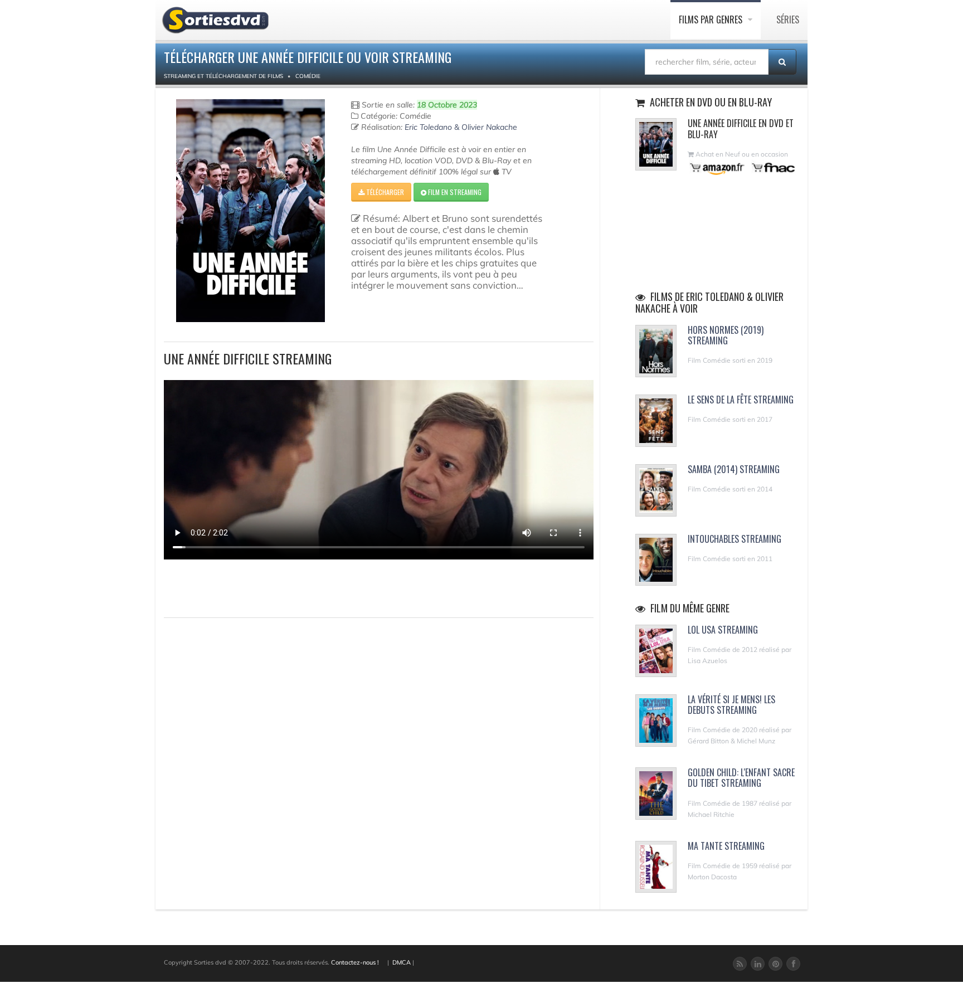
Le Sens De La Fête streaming (741, 399)
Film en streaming (453, 192)
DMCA (401, 962)
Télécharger (384, 192)
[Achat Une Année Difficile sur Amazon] (717, 167)
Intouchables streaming (734, 539)
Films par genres (712, 19)
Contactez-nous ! (355, 962)
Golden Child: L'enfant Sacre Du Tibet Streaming (741, 778)
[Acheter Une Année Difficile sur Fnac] (772, 167)
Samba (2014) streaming (734, 469)
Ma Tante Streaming (726, 846)
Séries (787, 19)
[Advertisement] (229, 586)
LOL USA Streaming (723, 629)
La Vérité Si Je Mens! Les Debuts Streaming (731, 705)
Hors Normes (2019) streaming (725, 335)
